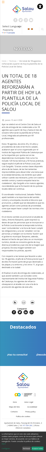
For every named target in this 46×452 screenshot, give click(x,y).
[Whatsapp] (31, 312)
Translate (10, 32)
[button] (3, 3)
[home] (23, 9)
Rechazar (26, 448)
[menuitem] (28, 29)
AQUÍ (4, 444)
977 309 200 (27, 425)
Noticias (13, 61)
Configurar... (6, 448)
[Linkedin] (26, 312)
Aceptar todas (37, 448)
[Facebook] (14, 312)
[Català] (28, 29)
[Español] (32, 29)
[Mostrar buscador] (42, 29)
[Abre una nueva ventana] (15, 20)
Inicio (4, 61)
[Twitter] (20, 312)
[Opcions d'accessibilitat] (40, 6)
